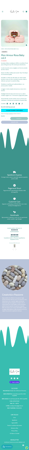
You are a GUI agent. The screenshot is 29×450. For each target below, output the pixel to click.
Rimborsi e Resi (14, 428)
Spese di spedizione (9, 113)
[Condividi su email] (19, 103)
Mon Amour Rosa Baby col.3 (12, 48)
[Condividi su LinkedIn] (13, 103)
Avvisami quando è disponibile (14, 110)
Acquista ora (14, 122)
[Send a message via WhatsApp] (26, 447)
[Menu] (2, 11)
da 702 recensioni (14, 231)
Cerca (14, 417)
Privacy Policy (14, 430)
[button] (23, 11)
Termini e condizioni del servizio (14, 425)
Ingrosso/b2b (15, 422)
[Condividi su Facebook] (7, 103)
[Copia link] (22, 103)
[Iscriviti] (23, 445)
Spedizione (14, 420)
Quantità (3, 115)
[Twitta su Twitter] (10, 103)
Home (2, 48)
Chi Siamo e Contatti (14, 433)
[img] (14, 230)
